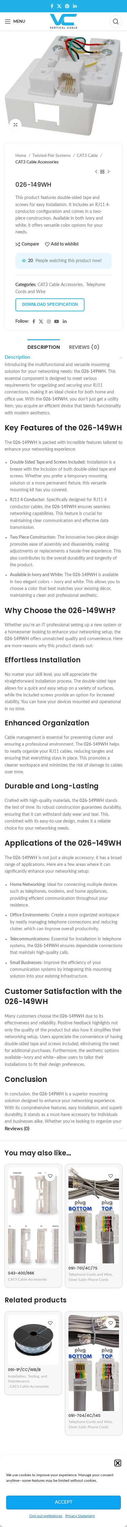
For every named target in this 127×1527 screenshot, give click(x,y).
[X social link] (59, 6)
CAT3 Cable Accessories (37, 162)
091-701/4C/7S (82, 1268)
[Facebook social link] (52, 6)
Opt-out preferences (45, 1516)
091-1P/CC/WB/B (24, 1369)
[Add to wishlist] (50, 1175)
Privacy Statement (80, 1516)
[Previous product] (96, 172)
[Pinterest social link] (67, 6)
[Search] (115, 21)
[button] (118, 1463)
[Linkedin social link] (75, 6)
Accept (63, 1502)
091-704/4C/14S (84, 1415)
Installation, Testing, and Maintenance (27, 1378)
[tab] (43, 346)
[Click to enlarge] (15, 125)
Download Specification (50, 304)
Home (21, 155)
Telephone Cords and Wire (90, 1274)
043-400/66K (21, 1273)
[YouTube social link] (56, 321)
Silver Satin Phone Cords (88, 1280)
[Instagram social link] (48, 321)
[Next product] (108, 172)
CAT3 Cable (88, 155)
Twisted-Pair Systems (52, 155)
